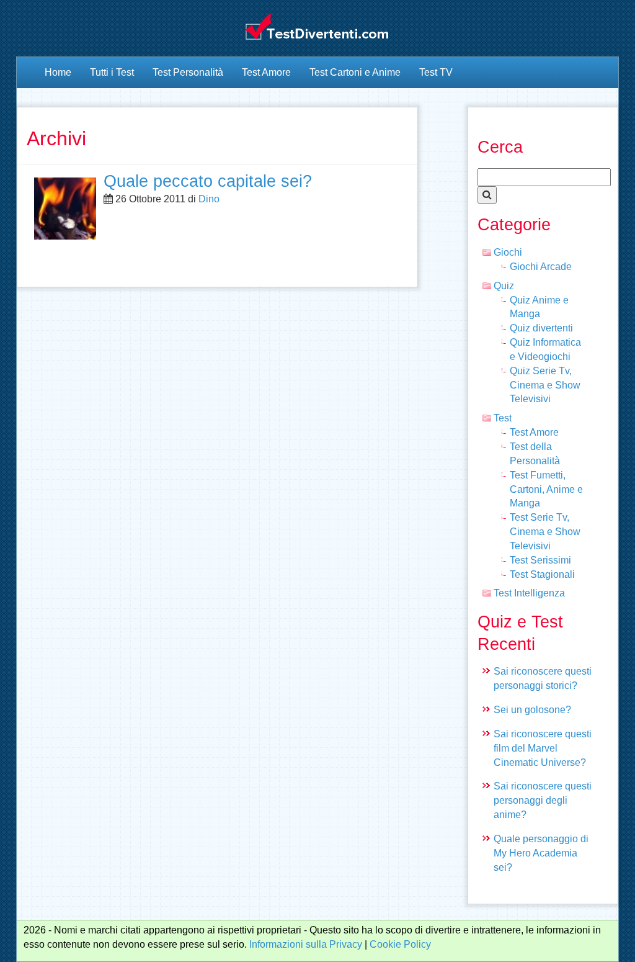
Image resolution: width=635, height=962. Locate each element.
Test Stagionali (542, 574)
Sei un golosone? (532, 709)
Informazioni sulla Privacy (305, 944)
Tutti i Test (112, 72)
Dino (209, 199)
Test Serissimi (540, 560)
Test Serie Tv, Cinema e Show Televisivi (545, 531)
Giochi (508, 252)
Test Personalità (188, 72)
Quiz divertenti (541, 328)
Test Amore (266, 72)
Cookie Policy (400, 944)
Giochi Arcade (541, 266)
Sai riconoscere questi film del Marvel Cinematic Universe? (543, 748)
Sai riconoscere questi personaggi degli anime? (543, 800)
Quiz (504, 286)
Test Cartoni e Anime (355, 72)
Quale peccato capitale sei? (208, 181)
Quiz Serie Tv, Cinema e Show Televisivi (545, 385)
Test (503, 418)
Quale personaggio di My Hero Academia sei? (541, 853)
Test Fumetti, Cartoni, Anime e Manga (546, 489)
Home (58, 72)
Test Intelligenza (529, 593)
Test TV (436, 72)
